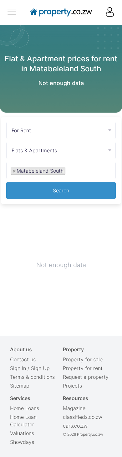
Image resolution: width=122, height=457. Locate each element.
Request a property (86, 377)
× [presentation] (14, 171)
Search (61, 190)
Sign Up (40, 368)
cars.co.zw (75, 426)
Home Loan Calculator (23, 421)
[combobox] (61, 172)
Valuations (22, 433)
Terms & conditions (32, 377)
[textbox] (73, 170)
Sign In (18, 368)
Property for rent (83, 368)
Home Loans (24, 408)
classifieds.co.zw (82, 417)
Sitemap (19, 386)
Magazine (74, 408)
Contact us (23, 359)
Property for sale (83, 359)
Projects (72, 386)
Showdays (22, 442)
